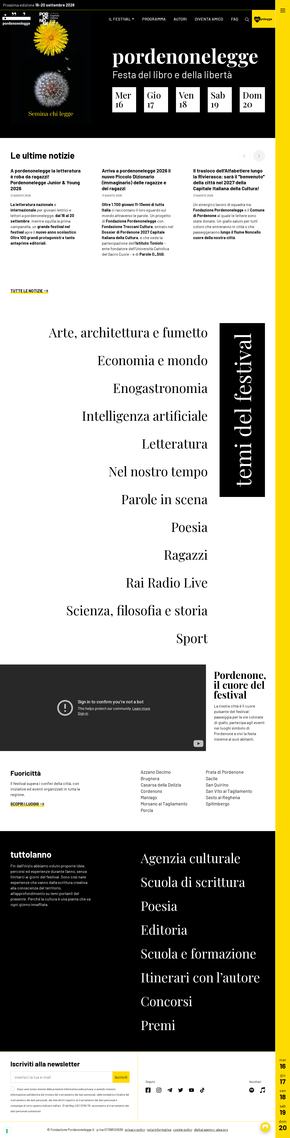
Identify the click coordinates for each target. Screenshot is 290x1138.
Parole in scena (164, 498)
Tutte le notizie (26, 290)
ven (283, 1094)
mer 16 (123, 99)
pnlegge (263, 19)
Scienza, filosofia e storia (137, 609)
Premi (158, 1024)
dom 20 (252, 99)
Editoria (164, 929)
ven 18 (186, 99)
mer (282, 1063)
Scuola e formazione (198, 953)
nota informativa (159, 1129)
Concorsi (166, 1000)
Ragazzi (186, 554)
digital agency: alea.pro (211, 1129)
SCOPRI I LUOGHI (24, 804)
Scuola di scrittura (193, 881)
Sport (192, 637)
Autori (180, 19)
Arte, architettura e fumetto (128, 331)
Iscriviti (121, 1077)
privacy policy (135, 1129)
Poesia (189, 526)
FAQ (234, 19)
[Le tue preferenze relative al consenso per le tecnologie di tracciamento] (7, 1131)
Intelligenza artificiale (145, 415)
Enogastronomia (160, 387)
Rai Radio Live (167, 582)
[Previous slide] (244, 156)
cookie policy (182, 1129)
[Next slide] (259, 156)
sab (283, 1110)
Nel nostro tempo (158, 470)
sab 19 (218, 99)
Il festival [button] (120, 19)
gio (283, 1079)
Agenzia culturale (190, 857)
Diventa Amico (209, 19)
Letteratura (175, 443)
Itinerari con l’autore (200, 976)
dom (283, 1125)
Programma (154, 19)
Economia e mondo (152, 359)
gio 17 (154, 99)
